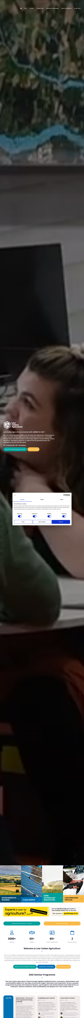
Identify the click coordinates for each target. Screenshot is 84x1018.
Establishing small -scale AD (46, 998)
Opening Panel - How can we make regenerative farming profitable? (24, 999)
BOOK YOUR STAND (62, 923)
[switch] (34, 516)
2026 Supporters (66, 8)
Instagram (73, 4)
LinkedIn (76, 4)
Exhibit (32, 8)
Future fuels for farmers (67, 998)
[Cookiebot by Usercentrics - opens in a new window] (64, 495)
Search (79, 4)
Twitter (66, 4)
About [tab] (61, 499)
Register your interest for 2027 (15, 449)
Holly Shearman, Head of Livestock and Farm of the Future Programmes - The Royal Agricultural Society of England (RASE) (70, 1014)
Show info (77, 8)
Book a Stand (33, 449)
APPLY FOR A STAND (63, 966)
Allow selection (42, 521)
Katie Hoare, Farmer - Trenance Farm (69, 1017)
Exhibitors (40, 8)
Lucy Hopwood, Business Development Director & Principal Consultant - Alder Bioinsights (47, 1014)
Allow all (61, 521)
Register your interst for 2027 (22, 923)
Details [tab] (42, 499)
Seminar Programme (52, 8)
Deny (23, 521)
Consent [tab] (22, 499)
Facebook (70, 4)
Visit (25, 8)
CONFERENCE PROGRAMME (46, 966)
